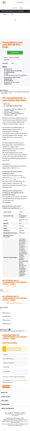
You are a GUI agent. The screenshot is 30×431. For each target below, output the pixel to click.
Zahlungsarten (15, 415)
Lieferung (23, 412)
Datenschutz (17, 412)
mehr (10, 93)
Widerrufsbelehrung (9, 414)
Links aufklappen (4, 291)
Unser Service (4, 307)
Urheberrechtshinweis (20, 414)
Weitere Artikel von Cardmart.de (13, 303)
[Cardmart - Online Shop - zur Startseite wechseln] (7, 2)
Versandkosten (5, 421)
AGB (6, 412)
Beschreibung (4, 90)
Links (1, 290)
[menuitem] (27, 7)
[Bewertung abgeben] (15, 49)
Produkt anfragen (15, 52)
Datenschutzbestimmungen (17, 380)
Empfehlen (6, 59)
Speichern (6, 386)
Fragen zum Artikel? (14, 57)
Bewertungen (4, 329)
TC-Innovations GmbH (17, 425)
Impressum (10, 412)
